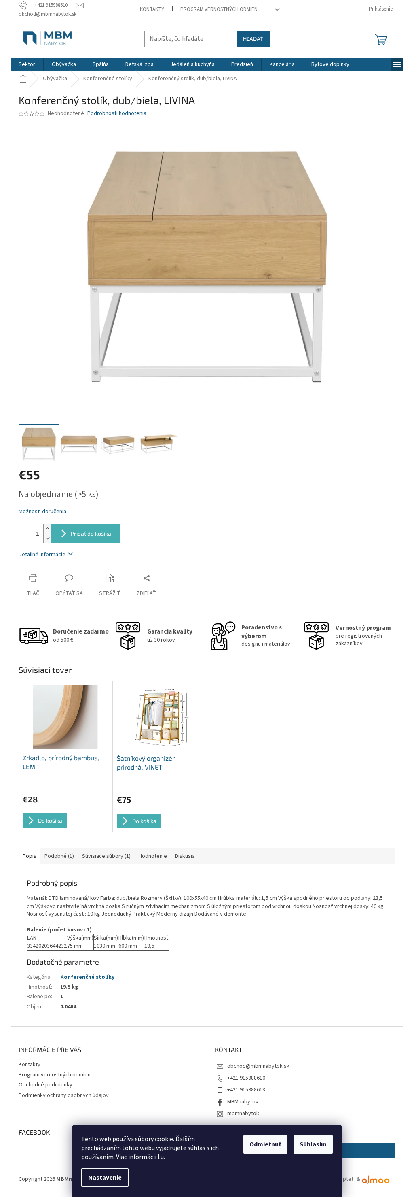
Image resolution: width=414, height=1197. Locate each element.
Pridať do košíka (91, 533)
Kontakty (152, 9)
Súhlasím (313, 1144)
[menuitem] (27, 64)
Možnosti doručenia (42, 512)
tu (161, 1156)
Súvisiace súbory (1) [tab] (106, 856)
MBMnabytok (242, 1102)
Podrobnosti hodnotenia (116, 113)
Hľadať (253, 38)
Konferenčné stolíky (87, 977)
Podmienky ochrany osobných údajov (64, 1095)
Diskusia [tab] (185, 856)
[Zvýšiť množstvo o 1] (47, 529)
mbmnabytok (243, 1114)
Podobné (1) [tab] (59, 856)
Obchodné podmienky (45, 1085)
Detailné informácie (42, 555)
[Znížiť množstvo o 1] (47, 538)
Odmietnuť (265, 1144)
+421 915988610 (246, 1078)
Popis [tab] (29, 856)
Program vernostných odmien (219, 9)
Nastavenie (105, 1177)
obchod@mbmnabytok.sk (258, 1066)
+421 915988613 (246, 1090)
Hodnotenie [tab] (153, 856)
